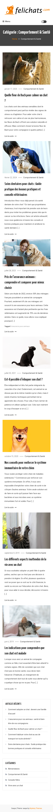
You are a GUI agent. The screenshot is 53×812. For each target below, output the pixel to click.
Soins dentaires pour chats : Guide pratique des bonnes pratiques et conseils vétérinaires (23, 189)
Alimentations (14, 769)
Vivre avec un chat (15, 785)
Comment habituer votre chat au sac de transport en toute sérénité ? (24, 736)
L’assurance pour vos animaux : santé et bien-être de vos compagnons (26, 721)
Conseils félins (14, 780)
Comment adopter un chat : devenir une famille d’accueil (27, 711)
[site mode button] (44, 21)
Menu (7, 21)
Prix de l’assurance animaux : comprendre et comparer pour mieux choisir (24, 282)
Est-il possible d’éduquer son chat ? (24, 379)
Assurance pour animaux (20, 326)
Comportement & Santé (34, 89)
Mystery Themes (36, 808)
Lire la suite (9, 136)
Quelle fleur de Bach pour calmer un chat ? (25, 729)
